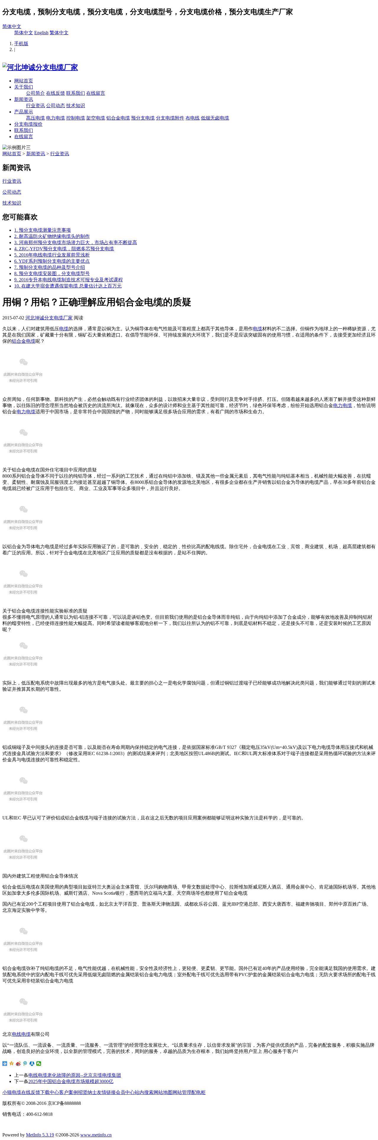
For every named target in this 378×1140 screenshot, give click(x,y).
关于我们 (23, 86)
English (41, 32)
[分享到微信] (38, 1063)
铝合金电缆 (118, 117)
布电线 (192, 117)
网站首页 (23, 80)
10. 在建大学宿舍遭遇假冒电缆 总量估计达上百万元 (68, 285)
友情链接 (106, 1092)
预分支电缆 (143, 117)
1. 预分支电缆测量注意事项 (42, 230)
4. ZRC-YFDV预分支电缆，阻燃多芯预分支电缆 (64, 248)
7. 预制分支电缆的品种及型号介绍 (49, 267)
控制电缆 (75, 117)
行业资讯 (35, 105)
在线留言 (95, 93)
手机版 (21, 43)
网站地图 (163, 1092)
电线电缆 (21, 1034)
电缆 (64, 328)
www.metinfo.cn (96, 1134)
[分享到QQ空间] (11, 1063)
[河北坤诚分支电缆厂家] (40, 67)
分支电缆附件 (170, 117)
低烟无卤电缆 (215, 117)
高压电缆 (35, 117)
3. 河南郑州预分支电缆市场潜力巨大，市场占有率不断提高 (75, 242)
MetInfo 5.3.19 (40, 1134)
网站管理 (181, 1092)
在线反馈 (55, 93)
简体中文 (11, 26)
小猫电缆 (11, 1092)
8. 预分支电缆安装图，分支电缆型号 (52, 273)
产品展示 (23, 111)
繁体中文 (59, 32)
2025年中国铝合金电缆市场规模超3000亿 (70, 1081)
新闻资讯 (23, 99)
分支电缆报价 (28, 124)
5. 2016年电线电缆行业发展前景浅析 (52, 254)
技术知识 (75, 105)
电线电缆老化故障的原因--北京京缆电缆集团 (74, 1075)
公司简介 (35, 93)
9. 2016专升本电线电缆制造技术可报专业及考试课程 (68, 279)
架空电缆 (95, 117)
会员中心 (125, 1092)
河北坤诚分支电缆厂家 (49, 317)
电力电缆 (55, 117)
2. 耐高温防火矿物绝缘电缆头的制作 (52, 236)
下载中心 (49, 1092)
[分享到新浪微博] (18, 1063)
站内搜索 (144, 1092)
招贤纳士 (87, 1092)
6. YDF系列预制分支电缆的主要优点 (52, 261)
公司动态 (55, 105)
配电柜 (198, 1092)
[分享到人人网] (32, 1063)
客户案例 (68, 1092)
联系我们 (75, 93)
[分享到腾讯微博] (25, 1063)
